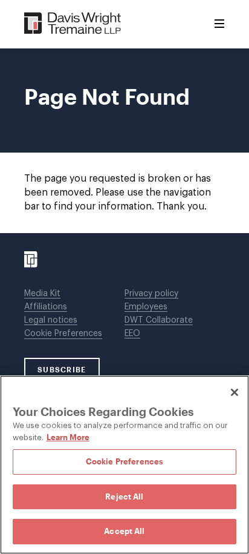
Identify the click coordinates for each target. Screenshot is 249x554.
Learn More (68, 437)
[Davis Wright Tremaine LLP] (72, 24)
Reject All (124, 496)
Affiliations (45, 307)
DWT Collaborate (158, 320)
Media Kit (42, 293)
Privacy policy (151, 293)
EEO (132, 333)
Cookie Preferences (63, 333)
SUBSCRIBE (61, 369)
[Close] (234, 392)
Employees (145, 307)
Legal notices (50, 320)
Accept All (124, 531)
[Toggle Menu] (219, 24)
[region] (124, 464)
